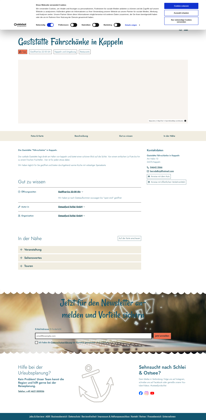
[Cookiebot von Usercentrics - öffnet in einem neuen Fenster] (20, 25)
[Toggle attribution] (185, 120)
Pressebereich (154, 416)
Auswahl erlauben (181, 13)
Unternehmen (169, 416)
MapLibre (152, 121)
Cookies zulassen (181, 6)
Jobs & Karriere (37, 416)
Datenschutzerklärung (61, 342)
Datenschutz (74, 416)
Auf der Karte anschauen (129, 238)
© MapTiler (159, 121)
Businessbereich (59, 416)
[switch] (73, 25)
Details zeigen (131, 25)
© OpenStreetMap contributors (173, 121)
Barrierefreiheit (89, 416)
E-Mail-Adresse (48, 329)
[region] (103, 91)
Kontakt (134, 416)
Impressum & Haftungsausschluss (114, 416)
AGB (48, 416)
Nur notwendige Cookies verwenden (181, 21)
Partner (142, 416)
